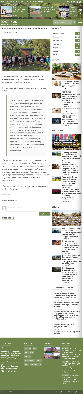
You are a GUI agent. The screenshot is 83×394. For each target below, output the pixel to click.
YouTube (77, 2)
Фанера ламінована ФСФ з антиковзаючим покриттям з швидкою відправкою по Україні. (66, 296)
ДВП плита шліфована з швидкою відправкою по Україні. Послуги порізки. (66, 305)
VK (68, 2)
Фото (27, 364)
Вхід (29, 2)
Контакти (79, 392)
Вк (3, 371)
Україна (27, 356)
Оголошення (36, 364)
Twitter (74, 2)
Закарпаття (29, 352)
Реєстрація (39, 2)
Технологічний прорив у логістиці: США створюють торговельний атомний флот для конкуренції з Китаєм (71, 233)
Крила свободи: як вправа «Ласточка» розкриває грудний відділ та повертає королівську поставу (71, 86)
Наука (55, 48)
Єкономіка (57, 44)
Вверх (58, 392)
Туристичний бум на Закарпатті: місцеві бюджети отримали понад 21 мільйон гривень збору (69, 181)
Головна (28, 348)
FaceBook (6, 371)
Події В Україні (58, 33)
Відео (39, 360)
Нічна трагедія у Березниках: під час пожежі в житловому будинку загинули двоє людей (71, 379)
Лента (80, 2)
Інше (55, 55)
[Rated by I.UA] (6, 350)
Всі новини (71, 392)
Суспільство (57, 40)
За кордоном (58, 37)
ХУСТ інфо (9, 22)
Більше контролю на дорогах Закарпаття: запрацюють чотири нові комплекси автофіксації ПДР (71, 156)
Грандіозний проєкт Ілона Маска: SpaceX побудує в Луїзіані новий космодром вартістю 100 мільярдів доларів (71, 260)
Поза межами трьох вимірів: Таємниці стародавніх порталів (70, 121)
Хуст (35, 348)
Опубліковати (44, 214)
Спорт (55, 51)
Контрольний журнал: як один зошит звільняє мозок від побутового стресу (66, 75)
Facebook (71, 1)
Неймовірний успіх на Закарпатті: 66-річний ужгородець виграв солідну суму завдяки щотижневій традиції (70, 169)
